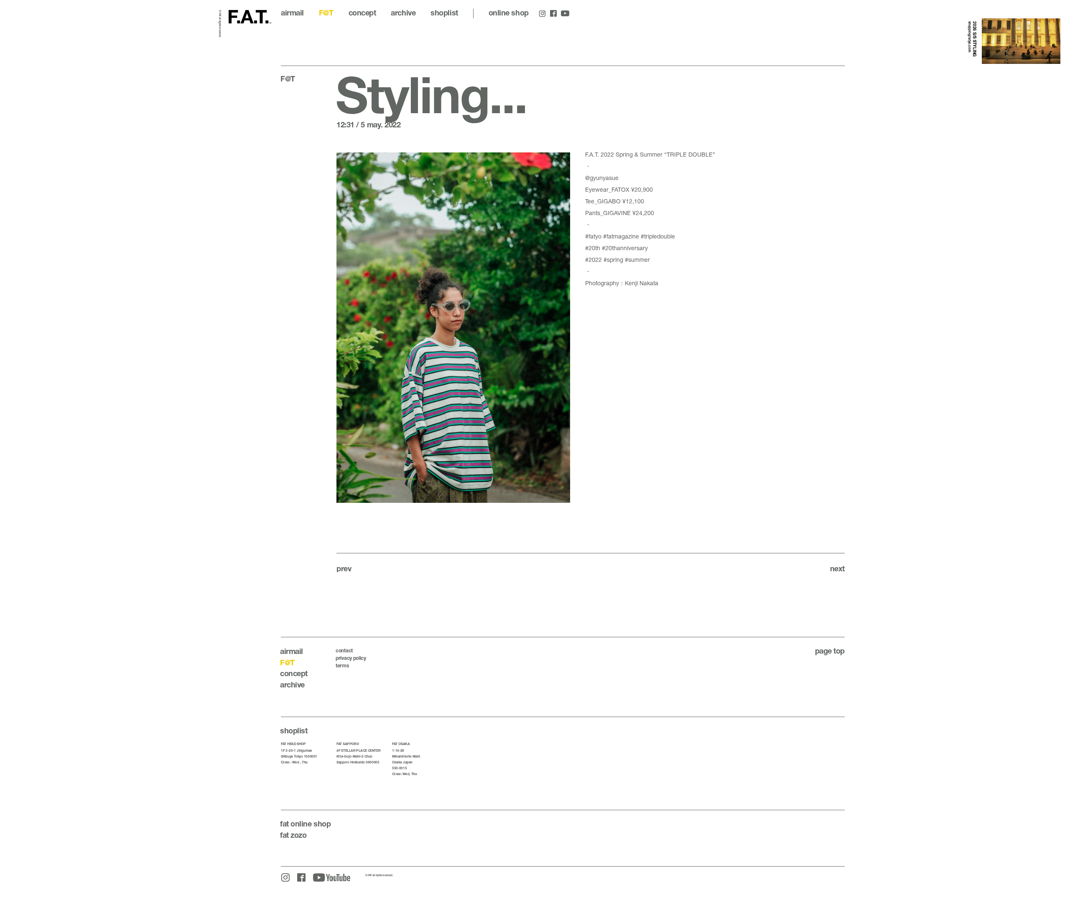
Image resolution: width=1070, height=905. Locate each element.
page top (830, 650)
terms (342, 665)
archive (403, 12)
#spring (613, 259)
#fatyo (593, 236)
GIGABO (609, 201)
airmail (292, 12)
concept (362, 12)
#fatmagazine (621, 236)
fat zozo (293, 834)
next (837, 568)
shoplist (444, 12)
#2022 (593, 259)
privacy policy (351, 658)
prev (343, 568)
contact (344, 650)
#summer (637, 259)
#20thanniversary (625, 247)
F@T (326, 12)
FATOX (620, 189)
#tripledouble (658, 236)
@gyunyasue (602, 177)
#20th (592, 247)
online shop (509, 12)
